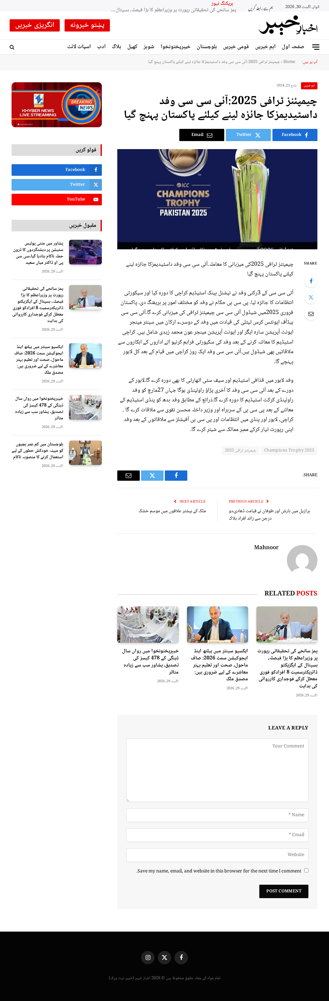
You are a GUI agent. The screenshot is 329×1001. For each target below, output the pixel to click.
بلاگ (116, 47)
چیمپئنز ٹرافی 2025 (240, 450)
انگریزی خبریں (34, 25)
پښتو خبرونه (87, 25)
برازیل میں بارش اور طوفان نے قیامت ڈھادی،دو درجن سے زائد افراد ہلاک (269, 515)
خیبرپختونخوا (176, 47)
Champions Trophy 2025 (289, 450)
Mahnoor (266, 548)
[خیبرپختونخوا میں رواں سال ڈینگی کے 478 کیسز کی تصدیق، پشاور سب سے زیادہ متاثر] (147, 624)
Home (289, 62)
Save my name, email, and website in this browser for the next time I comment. (218, 871)
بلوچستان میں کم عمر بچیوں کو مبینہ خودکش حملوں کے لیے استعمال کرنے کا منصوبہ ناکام (37, 450)
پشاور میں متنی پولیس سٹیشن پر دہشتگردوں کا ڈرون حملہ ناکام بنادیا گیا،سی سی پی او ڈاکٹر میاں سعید (38, 253)
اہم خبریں (265, 47)
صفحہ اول (293, 47)
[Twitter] (311, 297)
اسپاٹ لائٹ (79, 47)
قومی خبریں (236, 47)
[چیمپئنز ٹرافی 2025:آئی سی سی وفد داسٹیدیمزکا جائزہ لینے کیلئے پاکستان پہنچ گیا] (217, 199)
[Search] (13, 47)
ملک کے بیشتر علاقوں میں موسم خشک (172, 511)
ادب (101, 47)
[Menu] (315, 47)
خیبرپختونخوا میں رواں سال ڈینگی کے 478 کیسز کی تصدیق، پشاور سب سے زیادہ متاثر (150, 662)
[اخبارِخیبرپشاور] (288, 25)
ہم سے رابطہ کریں (260, 7)
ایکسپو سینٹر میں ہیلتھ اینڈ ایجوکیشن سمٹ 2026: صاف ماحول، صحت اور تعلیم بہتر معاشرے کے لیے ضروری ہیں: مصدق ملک (172, 10)
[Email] (311, 313)
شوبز (149, 47)
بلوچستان (207, 47)
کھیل (132, 47)
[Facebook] (311, 280)
